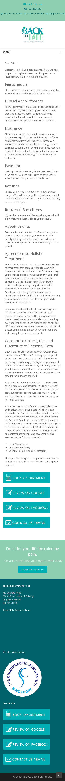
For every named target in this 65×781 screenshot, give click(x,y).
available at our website (35, 423)
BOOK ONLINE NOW (32, 569)
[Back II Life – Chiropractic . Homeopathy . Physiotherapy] (32, 34)
